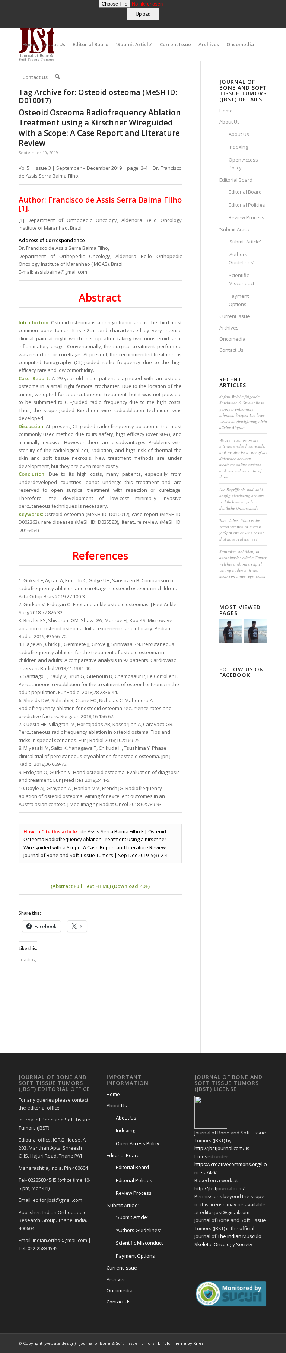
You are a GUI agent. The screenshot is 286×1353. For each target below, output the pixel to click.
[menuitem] (29, 44)
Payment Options (239, 300)
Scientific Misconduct (241, 279)
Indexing (238, 146)
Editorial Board (235, 179)
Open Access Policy (243, 163)
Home (226, 110)
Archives (229, 327)
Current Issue (234, 316)
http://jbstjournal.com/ (219, 1148)
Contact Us (231, 350)
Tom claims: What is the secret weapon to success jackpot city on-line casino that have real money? (242, 530)
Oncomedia (232, 338)
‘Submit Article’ (235, 229)
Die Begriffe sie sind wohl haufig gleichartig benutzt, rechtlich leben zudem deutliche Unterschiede (242, 499)
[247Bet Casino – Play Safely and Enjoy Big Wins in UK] (231, 631)
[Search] (57, 77)
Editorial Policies (247, 204)
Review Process (246, 217)
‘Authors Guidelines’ (241, 258)
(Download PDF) (131, 886)
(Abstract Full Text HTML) (81, 886)
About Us (229, 121)
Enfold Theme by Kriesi (181, 1343)
